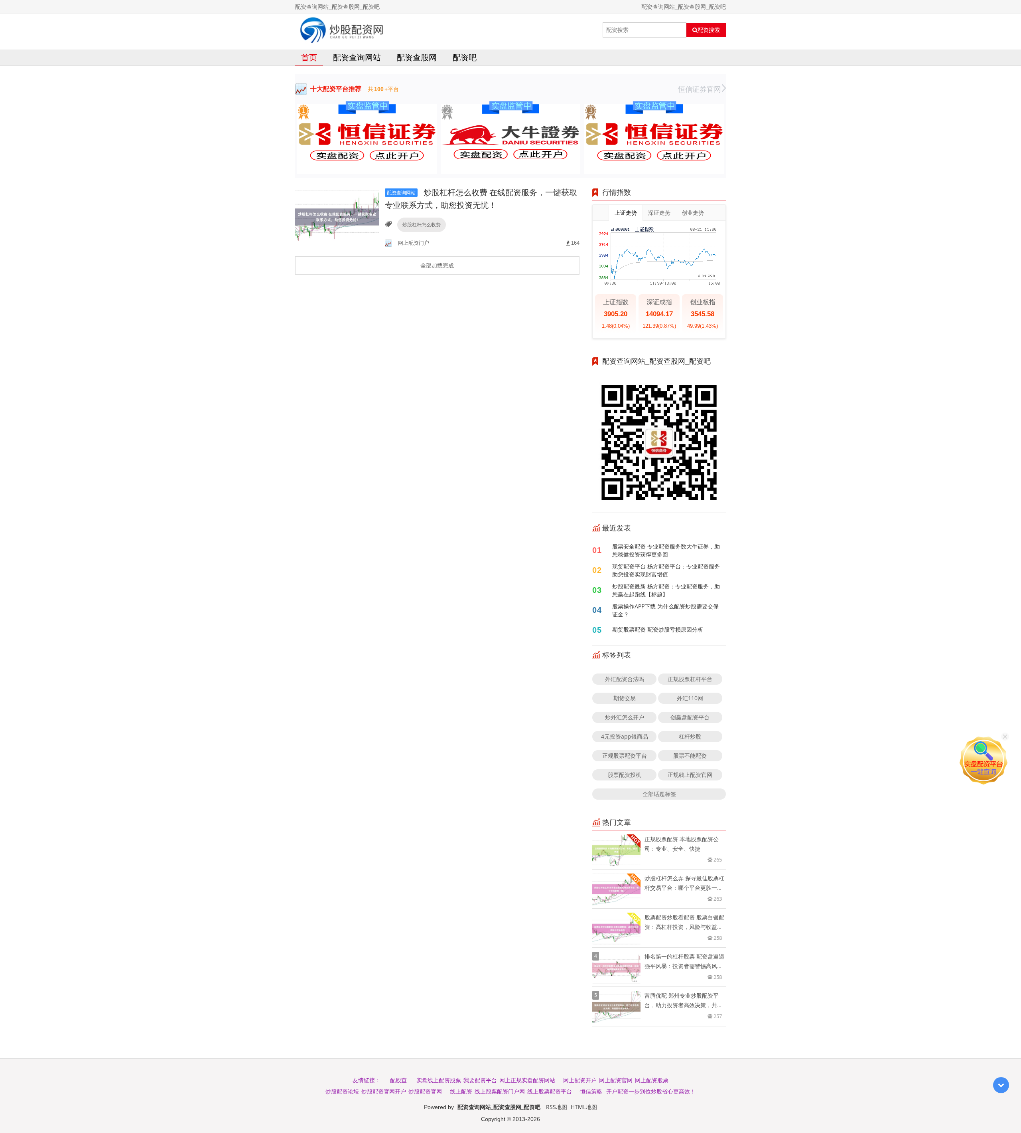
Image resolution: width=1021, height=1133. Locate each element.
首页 (309, 57)
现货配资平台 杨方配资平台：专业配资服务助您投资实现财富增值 (666, 570)
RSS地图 (556, 1107)
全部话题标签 (659, 794)
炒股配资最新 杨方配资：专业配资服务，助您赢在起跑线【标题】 (666, 590)
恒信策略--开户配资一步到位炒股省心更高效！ (638, 1091)
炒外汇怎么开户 (624, 717)
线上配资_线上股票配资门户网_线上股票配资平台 (511, 1091)
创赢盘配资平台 (690, 717)
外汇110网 (690, 698)
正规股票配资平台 (624, 755)
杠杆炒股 (690, 736)
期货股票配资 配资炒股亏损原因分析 (657, 629)
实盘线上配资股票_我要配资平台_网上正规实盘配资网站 (485, 1080)
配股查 (398, 1080)
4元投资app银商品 (624, 736)
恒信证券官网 (699, 89)
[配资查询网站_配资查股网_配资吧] (341, 30)
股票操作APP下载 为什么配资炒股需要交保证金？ (665, 610)
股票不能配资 (690, 755)
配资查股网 (417, 57)
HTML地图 (584, 1107)
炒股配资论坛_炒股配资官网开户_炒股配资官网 (383, 1091)
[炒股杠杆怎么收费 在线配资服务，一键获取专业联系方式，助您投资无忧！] (337, 216)
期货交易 (624, 698)
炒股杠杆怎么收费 (421, 224)
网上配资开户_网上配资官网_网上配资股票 (615, 1080)
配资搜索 (709, 30)
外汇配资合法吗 (624, 679)
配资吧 (465, 57)
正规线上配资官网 (690, 774)
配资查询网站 (357, 57)
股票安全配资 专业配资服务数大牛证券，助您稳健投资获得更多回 (666, 550)
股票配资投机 (624, 774)
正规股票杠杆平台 (690, 679)
